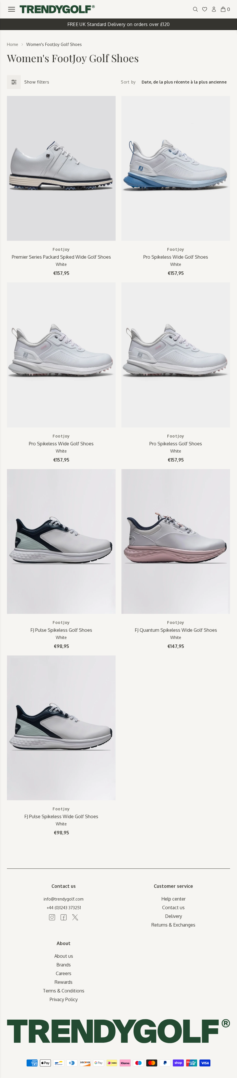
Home (12, 44)
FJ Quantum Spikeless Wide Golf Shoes (176, 630)
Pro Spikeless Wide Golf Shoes (175, 257)
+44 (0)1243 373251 (64, 907)
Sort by (128, 81)
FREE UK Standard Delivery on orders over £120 (118, 24)
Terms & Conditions (63, 991)
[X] (75, 917)
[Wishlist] (205, 9)
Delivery (173, 916)
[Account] (214, 9)
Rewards (64, 982)
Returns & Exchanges (173, 925)
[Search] (195, 9)
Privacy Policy (64, 999)
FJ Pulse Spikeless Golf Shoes (61, 630)
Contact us (173, 907)
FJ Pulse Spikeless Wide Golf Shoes (61, 816)
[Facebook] (63, 917)
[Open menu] (11, 9)
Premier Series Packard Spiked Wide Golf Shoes (61, 257)
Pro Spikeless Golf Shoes (175, 444)
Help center (173, 899)
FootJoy (61, 249)
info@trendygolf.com (64, 899)
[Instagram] (52, 917)
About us (63, 956)
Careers (63, 973)
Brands (63, 965)
